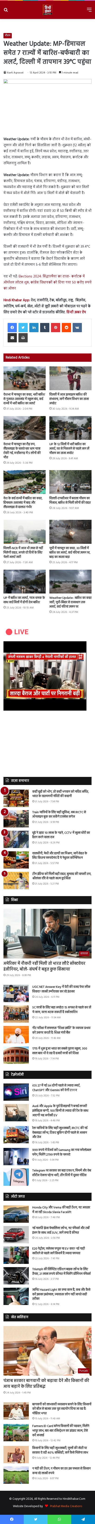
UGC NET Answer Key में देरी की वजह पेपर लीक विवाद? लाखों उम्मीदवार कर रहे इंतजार (61, 989)
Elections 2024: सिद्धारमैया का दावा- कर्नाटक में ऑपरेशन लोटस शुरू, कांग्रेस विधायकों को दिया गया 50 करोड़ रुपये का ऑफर (47, 282)
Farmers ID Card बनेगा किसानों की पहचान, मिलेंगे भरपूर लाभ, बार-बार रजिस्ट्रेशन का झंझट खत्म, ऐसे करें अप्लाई (60, 1431)
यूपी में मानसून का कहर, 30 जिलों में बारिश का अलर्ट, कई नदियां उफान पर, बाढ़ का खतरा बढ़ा (69, 553)
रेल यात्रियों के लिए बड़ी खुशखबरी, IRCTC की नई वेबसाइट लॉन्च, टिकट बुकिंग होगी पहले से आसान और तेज (59, 1133)
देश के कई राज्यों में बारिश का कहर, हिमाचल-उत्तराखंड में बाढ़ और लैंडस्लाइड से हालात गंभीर (22, 503)
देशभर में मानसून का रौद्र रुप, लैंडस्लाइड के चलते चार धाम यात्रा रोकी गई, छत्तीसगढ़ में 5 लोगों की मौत (22, 451)
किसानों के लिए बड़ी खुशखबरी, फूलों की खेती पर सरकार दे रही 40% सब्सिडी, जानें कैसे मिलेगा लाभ (60, 1450)
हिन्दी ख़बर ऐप (76, 312)
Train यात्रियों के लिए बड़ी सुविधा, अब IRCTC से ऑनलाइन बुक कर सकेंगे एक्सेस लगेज (59, 815)
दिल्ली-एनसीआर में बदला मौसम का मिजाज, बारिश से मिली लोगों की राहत (70, 500)
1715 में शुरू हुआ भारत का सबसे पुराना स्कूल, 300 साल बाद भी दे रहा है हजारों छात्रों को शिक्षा (59, 1051)
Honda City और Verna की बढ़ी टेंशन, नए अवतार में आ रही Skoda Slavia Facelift (61, 1210)
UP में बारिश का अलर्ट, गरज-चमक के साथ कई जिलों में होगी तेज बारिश (24, 600)
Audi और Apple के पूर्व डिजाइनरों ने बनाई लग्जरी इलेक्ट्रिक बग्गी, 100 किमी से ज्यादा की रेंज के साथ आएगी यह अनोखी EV (60, 1111)
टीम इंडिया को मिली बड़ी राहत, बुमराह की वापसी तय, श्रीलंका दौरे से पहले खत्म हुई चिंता (61, 876)
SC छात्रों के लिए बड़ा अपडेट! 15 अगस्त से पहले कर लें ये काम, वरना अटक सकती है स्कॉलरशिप (61, 1010)
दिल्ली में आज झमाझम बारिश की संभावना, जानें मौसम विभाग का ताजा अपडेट (69, 399)
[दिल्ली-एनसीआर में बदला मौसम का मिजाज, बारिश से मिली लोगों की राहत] (70, 482)
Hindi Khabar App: (17, 300)
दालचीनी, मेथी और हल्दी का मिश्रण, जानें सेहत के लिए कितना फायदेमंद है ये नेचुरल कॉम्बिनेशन (59, 856)
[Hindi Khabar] (47, 10)
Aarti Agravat (15, 72)
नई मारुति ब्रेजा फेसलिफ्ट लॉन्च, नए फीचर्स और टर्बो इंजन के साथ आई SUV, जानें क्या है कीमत (61, 1230)
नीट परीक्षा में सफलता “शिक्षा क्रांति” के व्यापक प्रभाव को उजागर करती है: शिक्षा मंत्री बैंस (61, 1030)
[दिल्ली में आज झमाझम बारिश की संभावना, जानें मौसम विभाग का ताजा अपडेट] (70, 378)
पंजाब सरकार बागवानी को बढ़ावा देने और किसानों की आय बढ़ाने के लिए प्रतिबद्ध (46, 1384)
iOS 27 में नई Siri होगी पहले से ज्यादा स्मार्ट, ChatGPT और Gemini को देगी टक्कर (56, 1088)
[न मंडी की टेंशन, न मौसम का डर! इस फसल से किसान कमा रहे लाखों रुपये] (16, 1475)
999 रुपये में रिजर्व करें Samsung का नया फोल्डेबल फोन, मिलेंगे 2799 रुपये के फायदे (61, 1152)
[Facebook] (12, 327)
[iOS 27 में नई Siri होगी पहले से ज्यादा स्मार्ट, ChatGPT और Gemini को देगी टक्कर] (16, 1092)
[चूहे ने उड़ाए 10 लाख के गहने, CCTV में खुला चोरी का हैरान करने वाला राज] (16, 839)
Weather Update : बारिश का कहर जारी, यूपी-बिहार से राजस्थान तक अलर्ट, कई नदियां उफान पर (70, 602)
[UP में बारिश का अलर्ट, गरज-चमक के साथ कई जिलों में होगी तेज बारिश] (24, 581)
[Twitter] (23, 327)
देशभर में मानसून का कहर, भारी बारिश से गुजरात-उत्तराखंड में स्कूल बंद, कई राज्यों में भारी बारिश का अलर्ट (24, 399)
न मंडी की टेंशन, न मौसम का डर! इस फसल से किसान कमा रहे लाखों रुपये (61, 1471)
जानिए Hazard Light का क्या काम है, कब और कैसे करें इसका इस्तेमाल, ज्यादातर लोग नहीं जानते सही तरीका (61, 1294)
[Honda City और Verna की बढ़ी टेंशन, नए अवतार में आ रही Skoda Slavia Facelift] (16, 1214)
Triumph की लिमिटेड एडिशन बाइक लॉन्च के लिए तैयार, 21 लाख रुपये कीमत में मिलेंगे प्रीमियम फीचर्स (61, 1272)
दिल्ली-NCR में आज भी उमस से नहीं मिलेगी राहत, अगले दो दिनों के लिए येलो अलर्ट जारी (23, 553)
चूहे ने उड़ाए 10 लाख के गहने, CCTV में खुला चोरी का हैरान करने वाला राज (61, 835)
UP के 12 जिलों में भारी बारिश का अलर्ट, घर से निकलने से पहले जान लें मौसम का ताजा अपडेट (69, 449)
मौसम (7, 35)
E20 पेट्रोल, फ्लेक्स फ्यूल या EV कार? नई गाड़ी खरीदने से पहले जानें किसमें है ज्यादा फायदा (58, 1251)
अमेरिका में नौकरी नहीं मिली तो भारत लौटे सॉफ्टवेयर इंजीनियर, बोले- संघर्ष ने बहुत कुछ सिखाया (44, 966)
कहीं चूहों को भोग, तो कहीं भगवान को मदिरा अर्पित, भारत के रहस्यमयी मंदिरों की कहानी (60, 794)
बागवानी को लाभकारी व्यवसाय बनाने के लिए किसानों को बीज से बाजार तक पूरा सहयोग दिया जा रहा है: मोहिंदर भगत (61, 1409)
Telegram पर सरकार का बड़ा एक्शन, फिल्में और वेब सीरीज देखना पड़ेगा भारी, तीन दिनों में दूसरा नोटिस (61, 1173)
